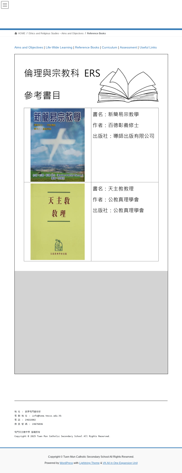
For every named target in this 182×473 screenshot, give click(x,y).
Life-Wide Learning (59, 47)
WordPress (66, 463)
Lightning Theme (89, 463)
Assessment (128, 47)
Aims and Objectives (28, 47)
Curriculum (109, 47)
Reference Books (87, 47)
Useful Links (148, 47)
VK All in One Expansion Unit (120, 463)
